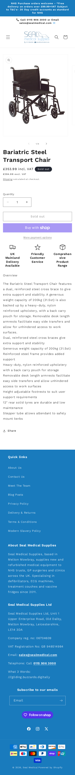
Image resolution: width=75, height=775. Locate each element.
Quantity (8, 194)
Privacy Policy (18, 503)
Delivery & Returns (22, 512)
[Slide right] (46, 143)
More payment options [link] (37, 237)
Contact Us (16, 476)
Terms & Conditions (22, 521)
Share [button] (12, 430)
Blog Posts (15, 494)
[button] (8, 37)
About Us (15, 467)
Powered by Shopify (50, 767)
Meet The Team (19, 485)
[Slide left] (28, 143)
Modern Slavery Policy (24, 530)
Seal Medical (30, 767)
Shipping (7, 179)
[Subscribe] (61, 700)
